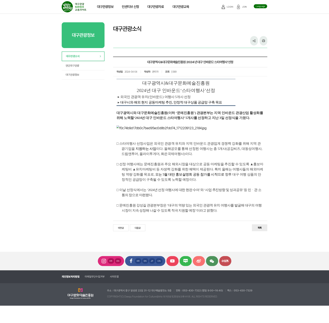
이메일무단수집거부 (95, 276)
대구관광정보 (72, 74)
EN (118, 261)
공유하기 (254, 40)
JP (152, 261)
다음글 (138, 228)
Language (260, 6)
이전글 (121, 228)
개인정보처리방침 (71, 276)
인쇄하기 (263, 40)
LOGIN (230, 6)
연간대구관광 (72, 65)
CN (159, 261)
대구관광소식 (73, 56)
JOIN (244, 6)
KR (110, 261)
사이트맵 (114, 276)
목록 (259, 227)
